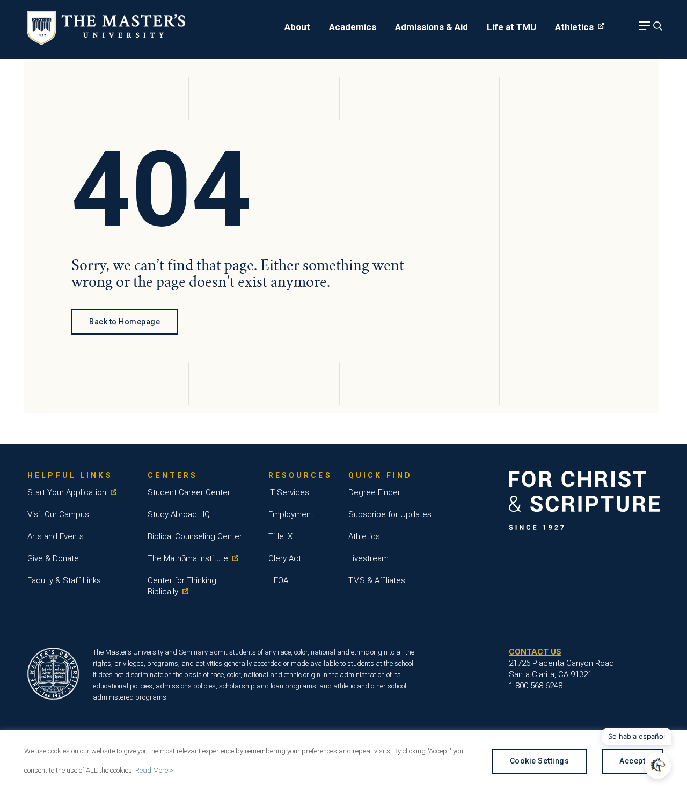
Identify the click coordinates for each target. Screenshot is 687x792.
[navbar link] (643, 28)
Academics (352, 26)
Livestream (368, 558)
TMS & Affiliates (376, 580)
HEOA (278, 580)
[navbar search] (656, 28)
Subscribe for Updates (390, 514)
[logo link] (106, 42)
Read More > (154, 770)
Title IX (280, 536)
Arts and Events (55, 536)
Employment (290, 514)
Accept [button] (632, 761)
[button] (658, 765)
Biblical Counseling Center (195, 536)
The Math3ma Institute (188, 558)
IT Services (288, 492)
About (297, 26)
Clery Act (284, 558)
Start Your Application (66, 492)
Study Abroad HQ (179, 514)
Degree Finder (374, 492)
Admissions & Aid (431, 26)
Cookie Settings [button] (539, 761)
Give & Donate (53, 558)
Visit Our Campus (58, 514)
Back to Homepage (124, 321)
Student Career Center (189, 492)
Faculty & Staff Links (64, 580)
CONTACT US (535, 652)
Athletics (574, 26)
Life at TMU (511, 26)
